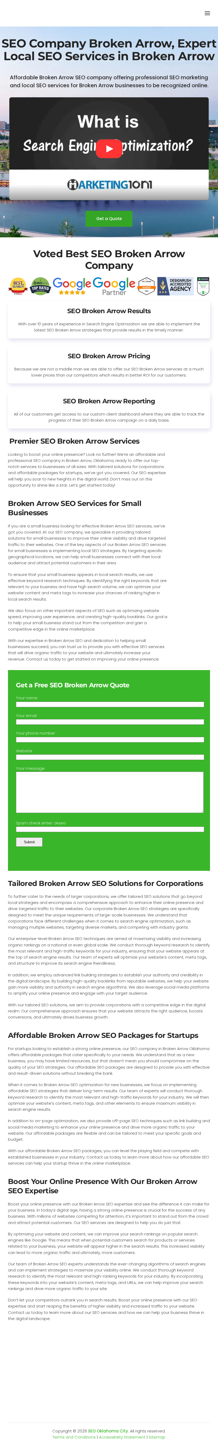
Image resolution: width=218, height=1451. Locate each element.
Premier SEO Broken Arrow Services (74, 441)
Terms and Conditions (74, 1437)
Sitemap (157, 1437)
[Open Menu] (207, 13)
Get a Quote (109, 218)
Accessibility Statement (122, 1437)
